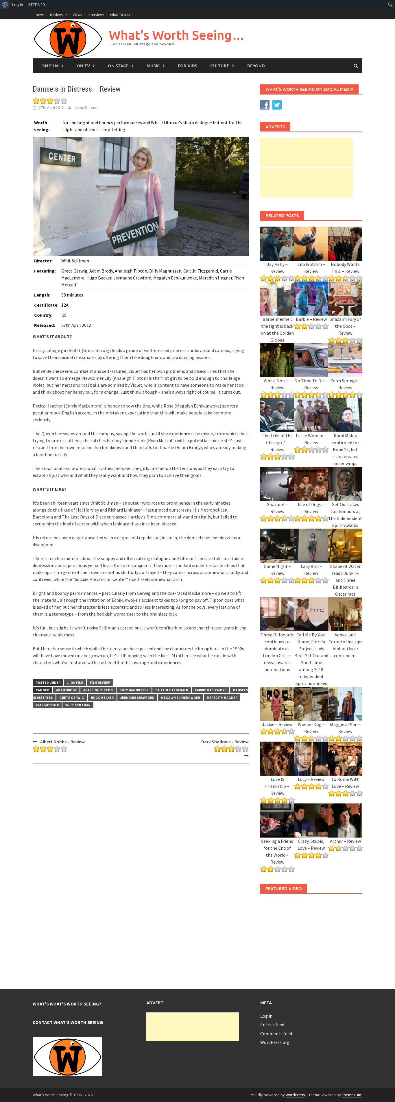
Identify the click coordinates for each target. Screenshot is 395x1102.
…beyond (254, 65)
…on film (48, 65)
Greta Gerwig (71, 697)
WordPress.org (274, 1042)
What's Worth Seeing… (177, 35)
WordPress (295, 1094)
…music (151, 65)
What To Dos (120, 14)
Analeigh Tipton (98, 690)
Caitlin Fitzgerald (171, 690)
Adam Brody (66, 690)
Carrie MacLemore (210, 690)
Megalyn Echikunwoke (180, 697)
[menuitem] (5, 4)
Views (77, 14)
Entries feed (272, 1024)
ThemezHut (351, 1094)
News (40, 14)
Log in (266, 1016)
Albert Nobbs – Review (62, 741)
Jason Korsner (86, 107)
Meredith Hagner (222, 697)
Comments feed (276, 1033)
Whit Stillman (78, 705)
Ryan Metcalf (47, 705)
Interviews (96, 14)
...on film (75, 682)
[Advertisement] (306, 152)
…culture (217, 65)
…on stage (116, 65)
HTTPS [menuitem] (36, 4)
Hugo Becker (102, 697)
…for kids (185, 65)
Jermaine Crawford (137, 697)
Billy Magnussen (134, 690)
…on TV (81, 65)
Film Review (100, 682)
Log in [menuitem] (17, 4)
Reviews (56, 14)
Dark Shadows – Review (224, 741)
